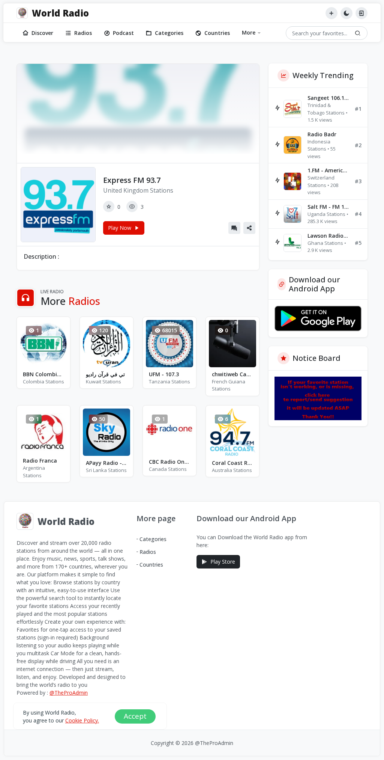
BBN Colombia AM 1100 (43, 374)
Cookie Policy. (82, 720)
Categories (169, 32)
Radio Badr (322, 134)
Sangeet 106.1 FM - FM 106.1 (328, 97)
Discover (42, 32)
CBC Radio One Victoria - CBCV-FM (169, 461)
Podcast (123, 32)
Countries (217, 32)
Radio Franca (40, 460)
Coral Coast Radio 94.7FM (232, 462)
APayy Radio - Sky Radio (106, 462)
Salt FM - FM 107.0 (328, 206)
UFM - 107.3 (164, 374)
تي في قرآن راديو (105, 374)
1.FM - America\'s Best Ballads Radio (328, 170)
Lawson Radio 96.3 (328, 235)
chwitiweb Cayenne (232, 374)
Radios (83, 32)
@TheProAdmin (69, 692)
